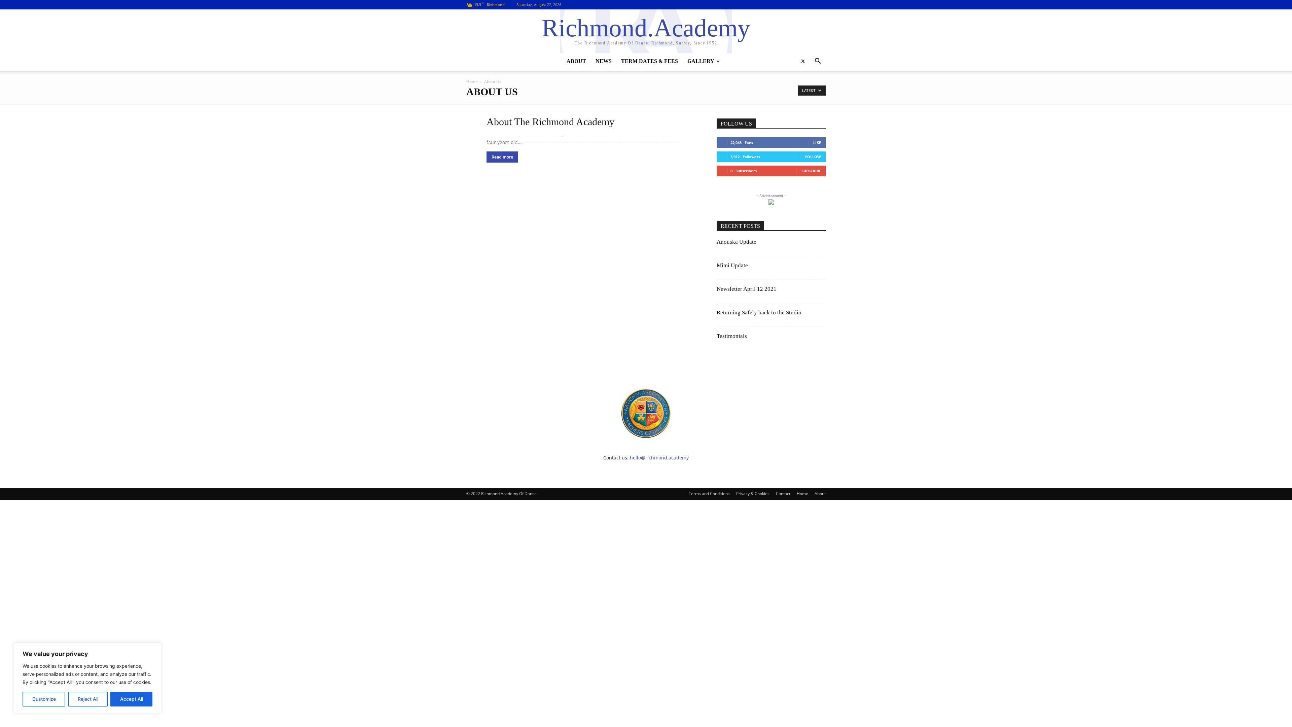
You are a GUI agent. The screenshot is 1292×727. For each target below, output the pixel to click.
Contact (783, 493)
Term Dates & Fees (649, 61)
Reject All (88, 699)
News (604, 61)
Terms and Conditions (709, 493)
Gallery (700, 61)
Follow (813, 156)
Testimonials (732, 336)
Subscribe (811, 170)
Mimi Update (732, 265)
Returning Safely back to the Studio (759, 312)
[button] (818, 62)
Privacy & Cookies (752, 493)
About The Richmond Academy (550, 121)
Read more (502, 157)
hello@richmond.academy (659, 457)
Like (817, 142)
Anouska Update (736, 242)
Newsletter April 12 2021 (747, 289)
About (576, 61)
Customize (44, 699)
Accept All (131, 699)
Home (472, 81)
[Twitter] (803, 61)
